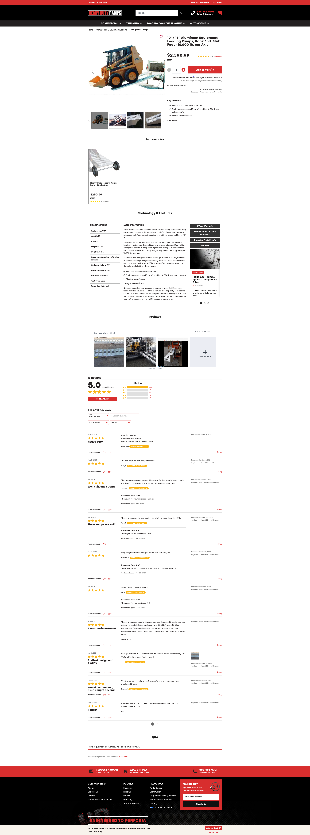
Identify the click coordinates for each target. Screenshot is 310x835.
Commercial (110, 23)
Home (90, 30)
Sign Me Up (201, 804)
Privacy (126, 796)
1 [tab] (201, 303)
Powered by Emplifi (156, 368)
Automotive (198, 23)
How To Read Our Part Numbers (205, 233)
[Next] (160, 71)
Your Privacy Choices (163, 807)
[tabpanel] (205, 275)
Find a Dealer (156, 788)
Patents (91, 796)
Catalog (153, 803)
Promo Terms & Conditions (100, 799)
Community (155, 792)
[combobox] (98, 415)
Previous (89, 120)
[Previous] (92, 71)
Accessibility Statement (161, 799)
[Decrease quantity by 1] (169, 70)
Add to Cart (203, 69)
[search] (181, 13)
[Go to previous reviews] (149, 724)
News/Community (200, 2)
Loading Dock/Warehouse (164, 23)
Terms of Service (131, 803)
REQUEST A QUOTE (107, 769)
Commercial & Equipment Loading (111, 30)
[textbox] (155, 751)
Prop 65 (205, 245)
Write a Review (102, 399)
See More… (173, 120)
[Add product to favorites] (161, 37)
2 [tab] (205, 303)
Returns (127, 792)
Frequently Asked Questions (163, 796)
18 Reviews (218, 56)
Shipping (127, 788)
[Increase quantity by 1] (183, 70)
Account (217, 2)
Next (163, 120)
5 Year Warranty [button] (205, 226)
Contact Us (93, 792)
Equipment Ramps (139, 30)
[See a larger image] (126, 71)
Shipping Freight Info (205, 240)
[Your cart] (219, 13)
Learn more (123, 757)
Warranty (127, 799)
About (90, 788)
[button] (137, 387)
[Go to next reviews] (161, 724)
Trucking (132, 23)
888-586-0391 (205, 11)
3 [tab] (208, 303)
